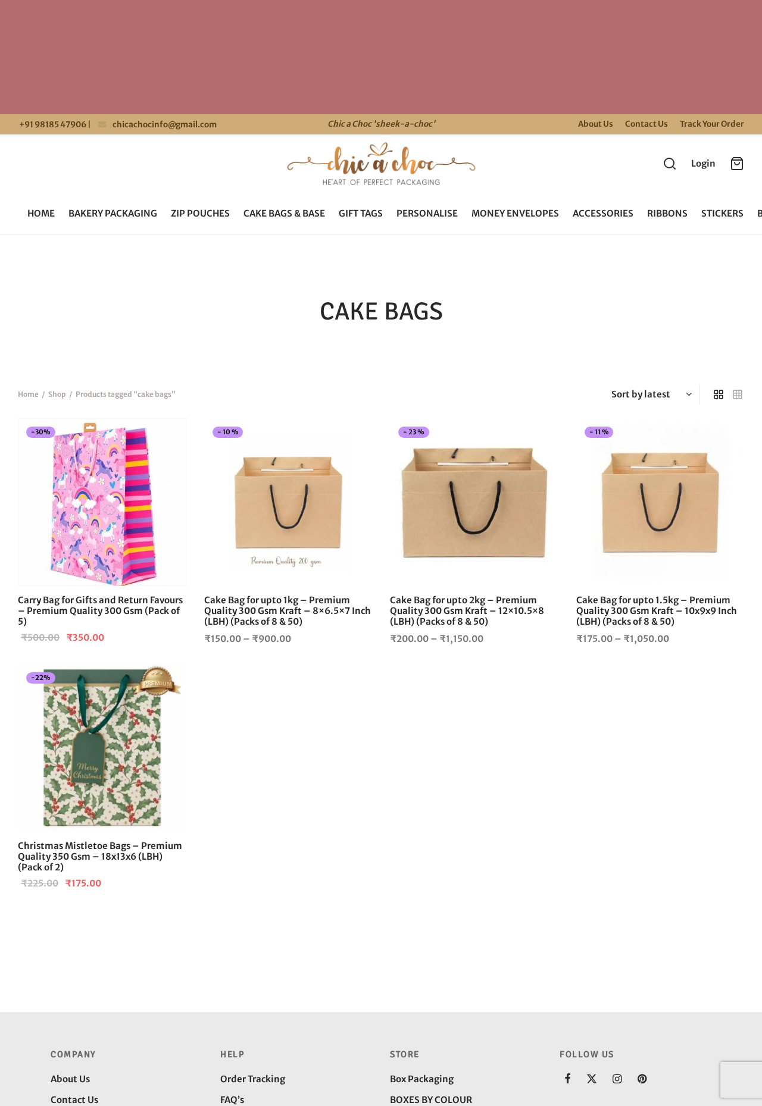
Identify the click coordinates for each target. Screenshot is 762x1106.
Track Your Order (712, 124)
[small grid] (737, 394)
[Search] (670, 163)
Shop (57, 394)
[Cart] (737, 163)
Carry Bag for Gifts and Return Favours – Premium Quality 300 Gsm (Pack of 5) (100, 610)
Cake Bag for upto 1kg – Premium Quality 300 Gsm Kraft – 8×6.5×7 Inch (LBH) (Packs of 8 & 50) (287, 610)
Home (41, 213)
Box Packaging (422, 1079)
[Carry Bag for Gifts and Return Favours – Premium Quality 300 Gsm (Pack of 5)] (102, 502)
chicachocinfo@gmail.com (165, 125)
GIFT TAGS (361, 213)
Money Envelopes (515, 213)
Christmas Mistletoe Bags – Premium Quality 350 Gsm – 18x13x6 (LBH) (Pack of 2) (100, 856)
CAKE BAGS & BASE (284, 213)
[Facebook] (568, 1079)
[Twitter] (592, 1079)
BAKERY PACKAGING (112, 213)
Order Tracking (252, 1079)
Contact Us (646, 124)
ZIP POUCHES (200, 213)
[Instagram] (617, 1079)
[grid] (718, 394)
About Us (595, 124)
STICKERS (722, 213)
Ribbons (667, 213)
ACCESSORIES (603, 213)
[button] (166, 437)
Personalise (427, 213)
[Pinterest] (642, 1079)
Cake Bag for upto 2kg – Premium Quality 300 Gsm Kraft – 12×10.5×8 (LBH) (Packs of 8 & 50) (467, 610)
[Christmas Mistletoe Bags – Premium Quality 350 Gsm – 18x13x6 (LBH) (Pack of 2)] (102, 748)
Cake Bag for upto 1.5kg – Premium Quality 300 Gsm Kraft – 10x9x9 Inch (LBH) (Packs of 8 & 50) (656, 610)
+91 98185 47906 (52, 125)
